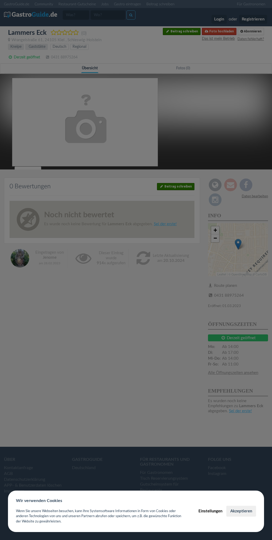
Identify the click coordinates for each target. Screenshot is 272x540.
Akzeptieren (241, 511)
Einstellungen (210, 511)
